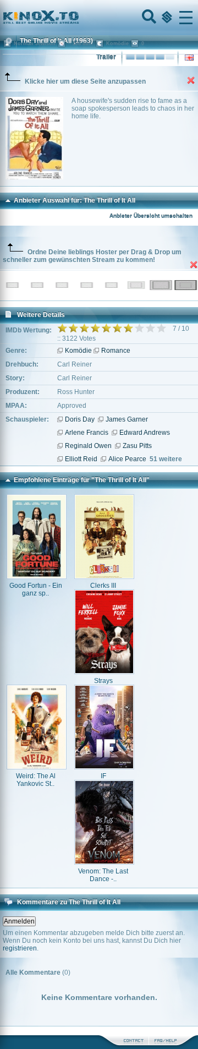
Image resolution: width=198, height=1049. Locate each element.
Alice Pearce (127, 459)
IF (103, 776)
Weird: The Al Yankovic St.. (36, 780)
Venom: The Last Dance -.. (103, 875)
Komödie (78, 350)
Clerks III (103, 585)
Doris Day (80, 419)
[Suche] (148, 17)
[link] (99, 17)
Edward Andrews (144, 432)
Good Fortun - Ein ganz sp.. (35, 589)
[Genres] (165, 17)
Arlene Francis (86, 432)
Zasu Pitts (137, 446)
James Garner (127, 419)
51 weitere (166, 459)
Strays (103, 681)
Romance (115, 350)
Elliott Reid (81, 459)
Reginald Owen (88, 446)
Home (78, 17)
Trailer (106, 57)
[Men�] (186, 17)
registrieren (20, 948)
